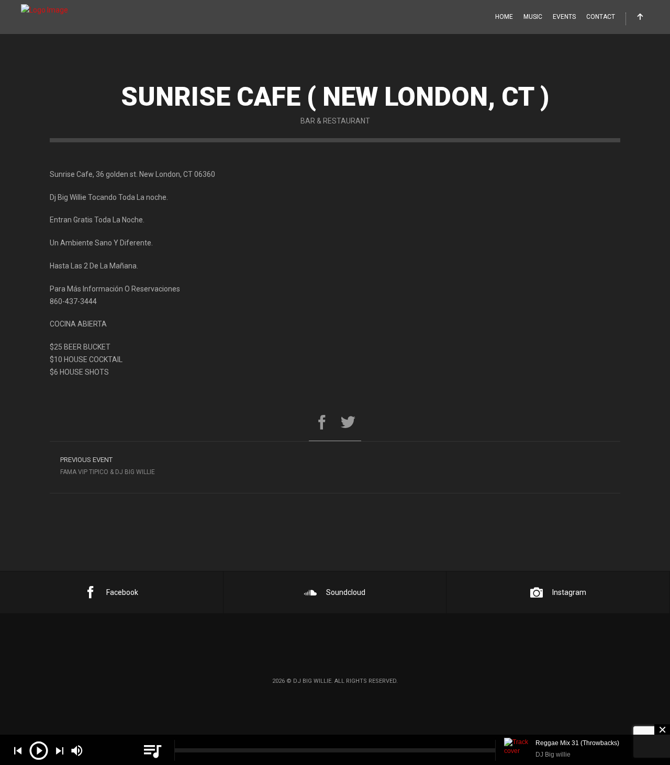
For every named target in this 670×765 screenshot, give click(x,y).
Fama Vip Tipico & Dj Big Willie (107, 466)
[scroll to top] (640, 18)
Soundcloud (345, 592)
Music (532, 16)
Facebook (122, 592)
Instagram (569, 592)
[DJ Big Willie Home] (44, 10)
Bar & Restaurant (335, 121)
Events (564, 16)
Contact (600, 16)
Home (504, 16)
